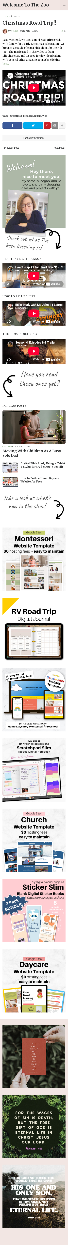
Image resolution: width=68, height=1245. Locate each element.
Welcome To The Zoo (25, 5)
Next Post (59, 147)
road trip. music (32, 116)
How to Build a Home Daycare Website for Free (39, 480)
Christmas (15, 16)
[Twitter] (33, 125)
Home (5, 16)
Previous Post (11, 147)
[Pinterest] (47, 125)
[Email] (54, 125)
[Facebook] (12, 125)
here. (5, 63)
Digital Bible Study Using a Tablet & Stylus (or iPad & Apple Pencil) (42, 465)
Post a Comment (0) (34, 137)
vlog (45, 116)
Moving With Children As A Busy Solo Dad (31, 453)
